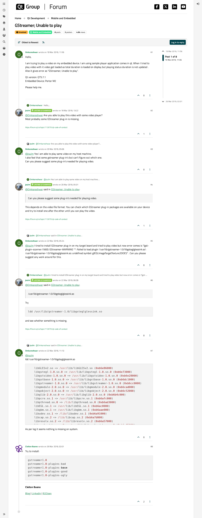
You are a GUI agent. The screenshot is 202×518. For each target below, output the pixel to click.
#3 (152, 149)
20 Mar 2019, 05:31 (69, 184)
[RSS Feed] (43, 42)
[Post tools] (150, 95)
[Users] (4, 29)
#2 (152, 110)
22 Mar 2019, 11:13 (55, 350)
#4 (152, 184)
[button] (4, 514)
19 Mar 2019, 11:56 (55, 52)
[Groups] (4, 35)
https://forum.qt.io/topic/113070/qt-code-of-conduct (46, 127)
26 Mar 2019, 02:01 (55, 446)
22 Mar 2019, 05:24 (55, 240)
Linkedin (36, 493)
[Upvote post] (138, 95)
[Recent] (4, 10)
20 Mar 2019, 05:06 (55, 149)
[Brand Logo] (41, 7)
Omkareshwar (31, 52)
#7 (152, 350)
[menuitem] (198, 3)
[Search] (4, 41)
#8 (152, 446)
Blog (27, 493)
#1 (152, 52)
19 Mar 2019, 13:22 (69, 110)
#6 (152, 280)
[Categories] (4, 3)
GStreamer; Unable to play (65, 189)
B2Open (47, 493)
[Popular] (4, 22)
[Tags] (4, 16)
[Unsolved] (4, 54)
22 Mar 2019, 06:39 (69, 280)
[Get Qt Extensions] (4, 48)
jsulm (27, 110)
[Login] (198, 3)
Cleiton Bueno (31, 446)
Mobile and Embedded (41, 32)
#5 (152, 240)
